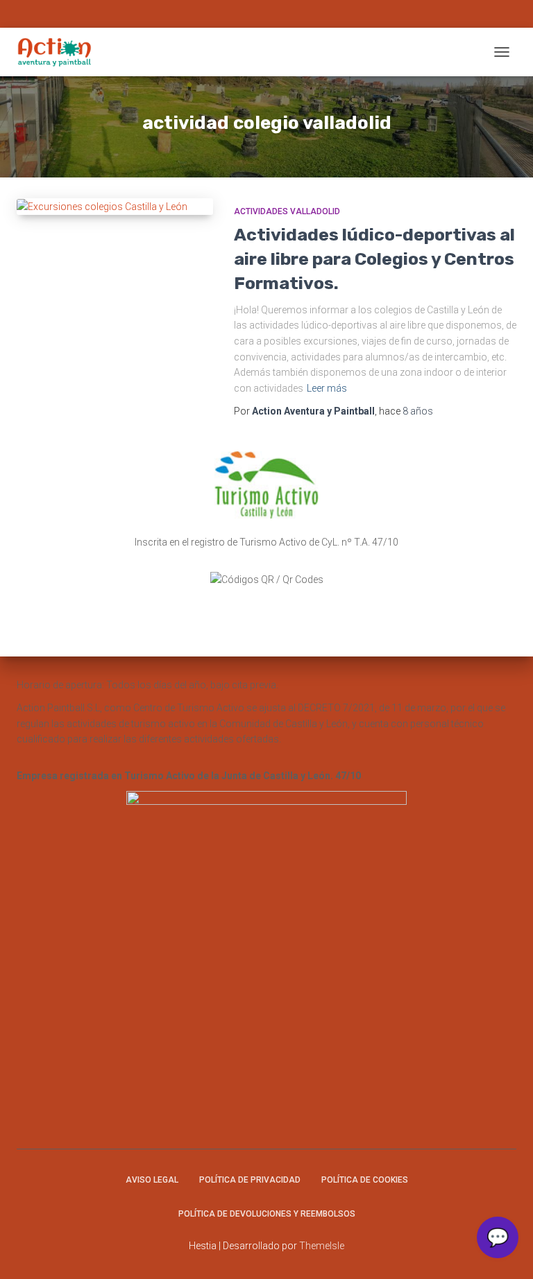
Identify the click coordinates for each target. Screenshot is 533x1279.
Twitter (266, 15)
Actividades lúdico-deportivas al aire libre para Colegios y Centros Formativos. (374, 259)
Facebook (251, 15)
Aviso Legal (152, 1180)
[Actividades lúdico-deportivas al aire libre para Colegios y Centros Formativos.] (115, 206)
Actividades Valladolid (287, 211)
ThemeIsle (321, 1245)
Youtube (282, 15)
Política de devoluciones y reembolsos (266, 1214)
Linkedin (297, 15)
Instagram (236, 15)
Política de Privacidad (250, 1180)
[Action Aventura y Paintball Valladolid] (60, 52)
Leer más (327, 388)
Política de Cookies (364, 1180)
